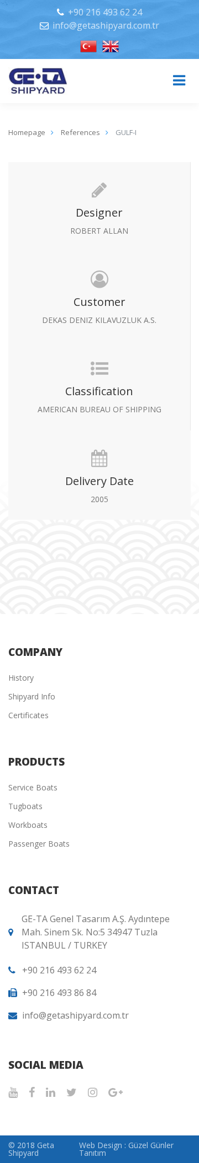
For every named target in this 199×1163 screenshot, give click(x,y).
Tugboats (25, 806)
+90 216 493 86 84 (59, 992)
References (80, 132)
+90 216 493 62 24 (105, 12)
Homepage (26, 132)
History (21, 677)
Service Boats (32, 787)
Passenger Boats (39, 843)
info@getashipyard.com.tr (106, 25)
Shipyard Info (31, 696)
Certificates (28, 715)
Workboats (28, 825)
